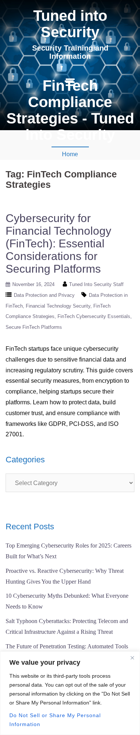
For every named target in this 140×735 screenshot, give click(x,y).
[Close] (132, 657)
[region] (70, 693)
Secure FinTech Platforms (34, 327)
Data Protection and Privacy (44, 295)
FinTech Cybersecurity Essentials (93, 316)
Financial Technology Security (58, 306)
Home (70, 154)
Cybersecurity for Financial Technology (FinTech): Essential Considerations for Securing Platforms (58, 243)
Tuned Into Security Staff (96, 284)
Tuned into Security (70, 23)
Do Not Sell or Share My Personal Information (55, 719)
